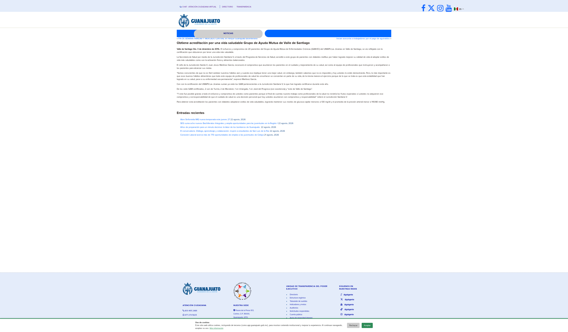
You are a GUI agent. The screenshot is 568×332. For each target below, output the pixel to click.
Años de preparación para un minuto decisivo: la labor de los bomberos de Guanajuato (220, 127)
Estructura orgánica (297, 298)
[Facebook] (424, 8)
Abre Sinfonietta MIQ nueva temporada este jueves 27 (205, 120)
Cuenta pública (295, 315)
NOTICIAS (228, 33)
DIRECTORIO (227, 7)
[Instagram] (441, 8)
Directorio (293, 295)
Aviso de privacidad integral (300, 318)
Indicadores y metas (297, 305)
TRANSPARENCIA (244, 7)
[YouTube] (449, 8)
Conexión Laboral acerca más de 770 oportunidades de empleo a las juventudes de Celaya (222, 135)
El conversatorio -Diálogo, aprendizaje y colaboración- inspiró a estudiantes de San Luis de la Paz (224, 131)
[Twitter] (432, 8)
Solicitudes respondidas (299, 311)
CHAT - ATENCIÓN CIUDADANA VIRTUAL (199, 7)
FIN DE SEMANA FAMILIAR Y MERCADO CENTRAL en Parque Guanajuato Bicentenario (218, 39)
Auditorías (293, 308)
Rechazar (353, 325)
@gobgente (348, 295)
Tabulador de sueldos (298, 301)
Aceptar (367, 325)
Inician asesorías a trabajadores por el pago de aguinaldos (363, 39)
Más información (216, 328)
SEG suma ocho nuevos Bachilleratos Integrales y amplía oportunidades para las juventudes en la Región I (229, 123)
